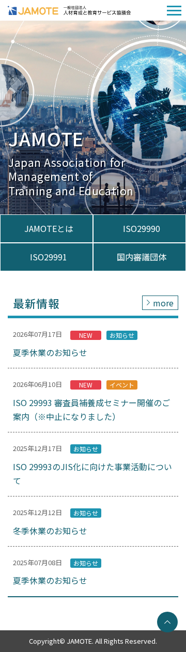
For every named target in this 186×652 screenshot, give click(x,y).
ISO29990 (141, 228)
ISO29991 (48, 257)
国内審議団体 (141, 257)
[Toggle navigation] (174, 10)
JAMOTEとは (48, 228)
